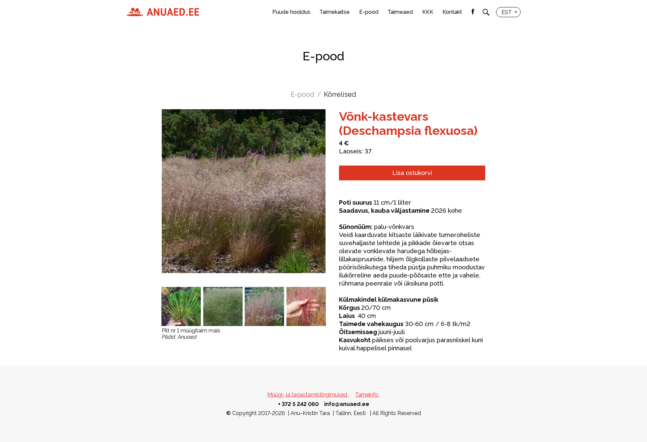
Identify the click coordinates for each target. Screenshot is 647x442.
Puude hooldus (291, 12)
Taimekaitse (334, 12)
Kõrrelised (340, 94)
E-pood (368, 12)
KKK (427, 12)
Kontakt (452, 12)
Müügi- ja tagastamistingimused (307, 394)
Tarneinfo (367, 394)
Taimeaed (400, 12)
